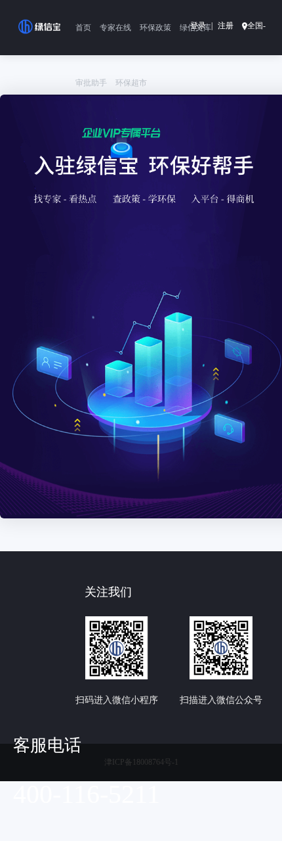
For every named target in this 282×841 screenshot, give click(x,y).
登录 (198, 25)
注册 (225, 25)
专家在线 (115, 27)
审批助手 (91, 82)
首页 (83, 27)
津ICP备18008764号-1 (141, 762)
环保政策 (155, 27)
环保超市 (131, 82)
